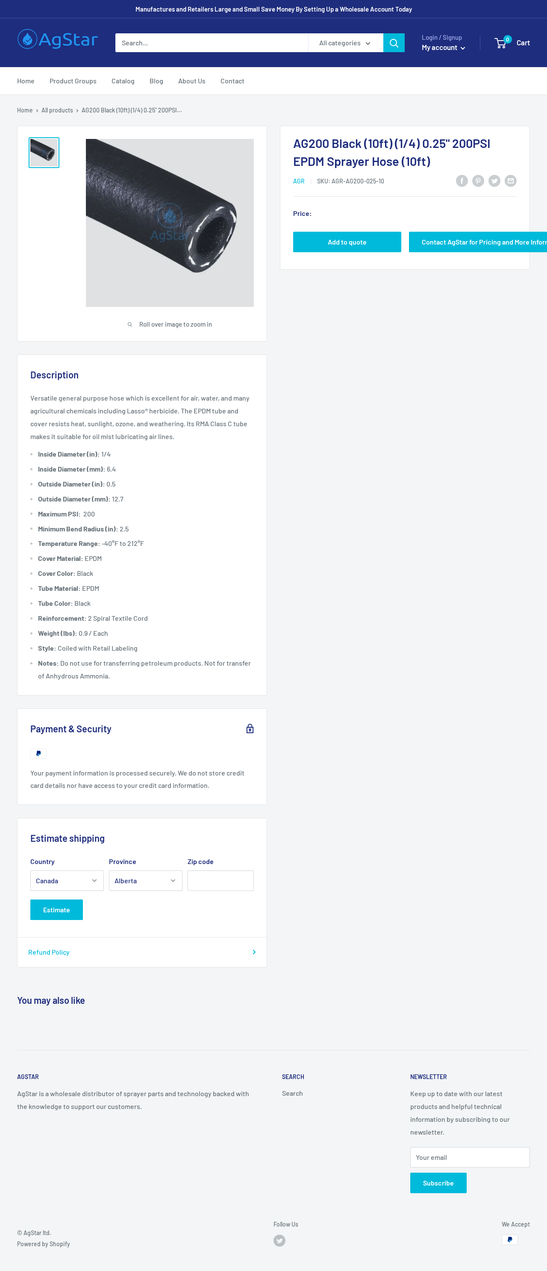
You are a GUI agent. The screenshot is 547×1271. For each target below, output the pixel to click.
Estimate (56, 909)
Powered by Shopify (43, 1243)
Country (42, 861)
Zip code (201, 861)
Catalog (123, 81)
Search (292, 1093)
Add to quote (347, 242)
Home (26, 81)
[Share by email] (511, 180)
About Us (192, 81)
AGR (299, 181)
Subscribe (438, 1183)
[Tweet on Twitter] (494, 180)
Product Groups (73, 81)
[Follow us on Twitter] (279, 1241)
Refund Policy (49, 952)
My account (440, 47)
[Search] (394, 42)
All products (57, 110)
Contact (232, 81)
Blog (156, 81)
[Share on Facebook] (462, 180)
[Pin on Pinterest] (478, 180)
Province (122, 861)
